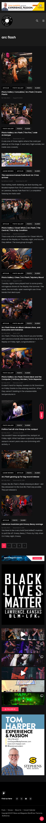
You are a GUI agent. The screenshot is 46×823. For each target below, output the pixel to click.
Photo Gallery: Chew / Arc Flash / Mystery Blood (23, 277)
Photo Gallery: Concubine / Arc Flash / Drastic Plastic (22, 93)
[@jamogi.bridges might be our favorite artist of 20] (23, 673)
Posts (29, 88)
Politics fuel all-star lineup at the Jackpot (20, 429)
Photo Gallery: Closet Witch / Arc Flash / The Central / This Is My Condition (21, 229)
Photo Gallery (18, 88)
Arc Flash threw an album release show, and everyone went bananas (21, 328)
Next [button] (41, 594)
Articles (6, 88)
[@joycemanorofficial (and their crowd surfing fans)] (23, 699)
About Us (18, 810)
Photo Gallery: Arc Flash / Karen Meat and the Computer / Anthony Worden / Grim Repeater (22, 378)
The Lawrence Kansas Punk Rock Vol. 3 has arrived (20, 176)
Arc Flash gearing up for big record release (20, 477)
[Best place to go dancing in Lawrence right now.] (23, 634)
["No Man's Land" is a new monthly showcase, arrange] (23, 660)
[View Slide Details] (23, 594)
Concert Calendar (29, 810)
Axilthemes (6, 816)
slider (37, 88)
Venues (10, 810)
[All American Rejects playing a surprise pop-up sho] (23, 686)
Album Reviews (8, 171)
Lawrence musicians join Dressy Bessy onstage (22, 524)
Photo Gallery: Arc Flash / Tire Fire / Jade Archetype (19, 133)
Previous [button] (4, 594)
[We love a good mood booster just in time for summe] (23, 647)
